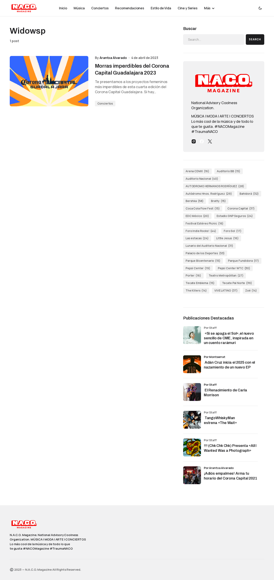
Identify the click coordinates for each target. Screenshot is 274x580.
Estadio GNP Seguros (235, 216)
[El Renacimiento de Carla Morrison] (192, 392)
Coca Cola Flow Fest (203, 208)
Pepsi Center (198, 268)
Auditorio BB (228, 171)
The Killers (196, 290)
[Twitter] (210, 141)
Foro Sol (232, 231)
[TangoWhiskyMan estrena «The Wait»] (192, 420)
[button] (260, 8)
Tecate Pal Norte (237, 283)
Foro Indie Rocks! (201, 231)
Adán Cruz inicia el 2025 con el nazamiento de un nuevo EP (229, 364)
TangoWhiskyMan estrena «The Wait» (221, 420)
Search (255, 39)
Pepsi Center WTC (234, 268)
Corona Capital (241, 208)
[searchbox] (213, 39)
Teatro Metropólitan (226, 275)
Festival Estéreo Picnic (204, 223)
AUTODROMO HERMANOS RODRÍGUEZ (215, 186)
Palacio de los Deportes (205, 253)
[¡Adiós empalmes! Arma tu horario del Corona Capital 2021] (192, 475)
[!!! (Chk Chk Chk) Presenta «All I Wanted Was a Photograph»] (192, 447)
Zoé (251, 290)
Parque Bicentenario (203, 261)
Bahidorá (249, 193)
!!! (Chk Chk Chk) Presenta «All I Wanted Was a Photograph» (230, 448)
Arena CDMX (197, 171)
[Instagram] (194, 141)
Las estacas (197, 238)
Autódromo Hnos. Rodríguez (209, 193)
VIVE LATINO (226, 290)
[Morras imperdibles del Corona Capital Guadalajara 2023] (49, 81)
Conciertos (105, 103)
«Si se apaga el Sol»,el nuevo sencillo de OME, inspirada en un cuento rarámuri (229, 338)
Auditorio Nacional (202, 179)
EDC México (197, 216)
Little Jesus (227, 238)
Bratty (218, 201)
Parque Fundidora (243, 261)
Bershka (194, 201)
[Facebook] (202, 141)
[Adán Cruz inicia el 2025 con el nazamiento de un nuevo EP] (192, 364)
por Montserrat (214, 357)
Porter (193, 275)
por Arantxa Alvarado (219, 468)
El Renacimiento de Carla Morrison (225, 392)
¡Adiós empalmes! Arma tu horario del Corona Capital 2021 (230, 475)
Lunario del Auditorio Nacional (209, 246)
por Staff (210, 385)
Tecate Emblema (200, 283)
